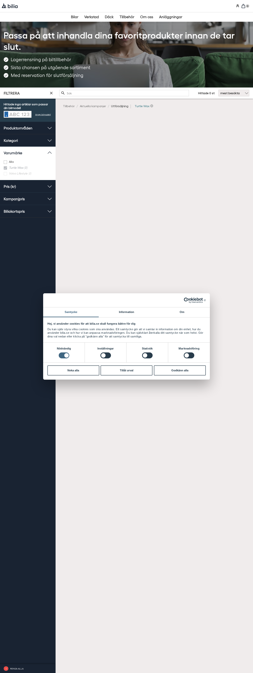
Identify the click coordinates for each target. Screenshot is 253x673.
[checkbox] (28, 162)
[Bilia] (10, 6)
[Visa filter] (51, 93)
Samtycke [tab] (71, 312)
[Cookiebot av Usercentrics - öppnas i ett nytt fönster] (189, 300)
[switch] (105, 355)
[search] (124, 93)
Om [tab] (182, 312)
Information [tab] (126, 312)
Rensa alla (17, 668)
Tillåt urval (126, 370)
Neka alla (73, 370)
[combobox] (124, 93)
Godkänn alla (179, 370)
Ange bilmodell (43, 114)
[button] (144, 106)
